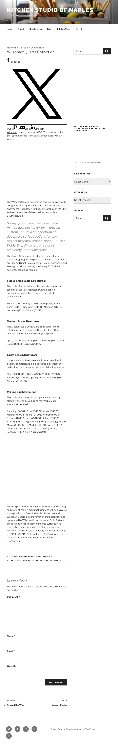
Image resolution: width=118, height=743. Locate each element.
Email (11, 651)
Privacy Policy (57, 729)
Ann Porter (37, 48)
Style (14, 557)
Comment (13, 597)
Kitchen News (63, 29)
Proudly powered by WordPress (80, 729)
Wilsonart (12, 132)
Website (11, 666)
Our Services (35, 29)
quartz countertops (36, 561)
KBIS (39, 557)
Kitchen (47, 557)
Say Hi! (79, 29)
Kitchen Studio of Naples (50, 10)
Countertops (27, 557)
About (21, 29)
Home (10, 29)
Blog (49, 29)
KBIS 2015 (16, 561)
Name (11, 636)
